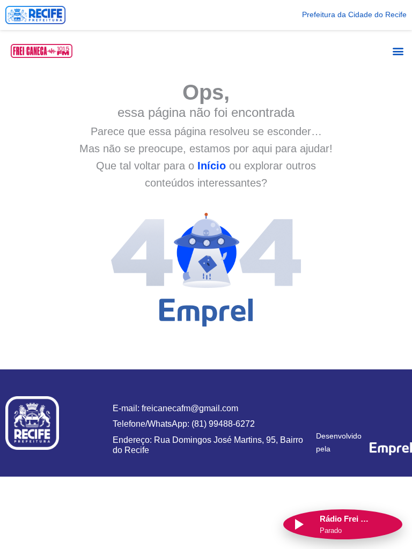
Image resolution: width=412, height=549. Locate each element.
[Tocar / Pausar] (298, 524)
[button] (398, 51)
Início (211, 166)
